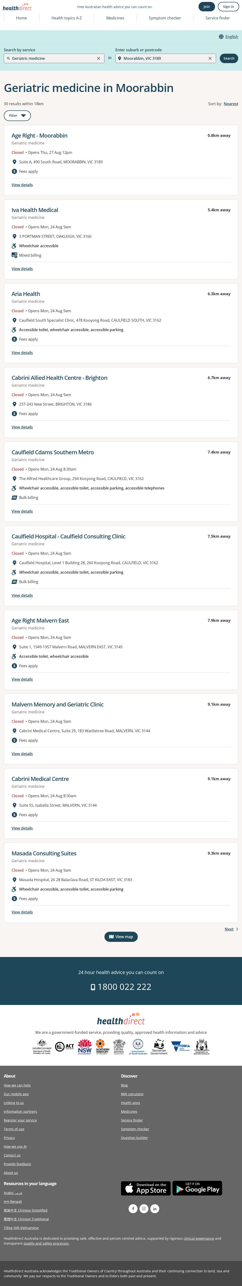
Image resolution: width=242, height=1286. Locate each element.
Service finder (218, 18)
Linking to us (14, 1102)
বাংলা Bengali (13, 1201)
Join (207, 6)
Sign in (228, 6)
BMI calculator (132, 1094)
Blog (124, 1085)
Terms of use (14, 1129)
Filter (20, 116)
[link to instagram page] (143, 1208)
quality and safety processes (46, 1243)
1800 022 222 (123, 986)
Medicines (115, 18)
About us (11, 1172)
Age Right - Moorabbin (39, 135)
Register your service (20, 1120)
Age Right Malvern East (40, 620)
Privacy (9, 1137)
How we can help (17, 1085)
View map (127, 937)
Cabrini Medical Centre (40, 779)
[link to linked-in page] (154, 1208)
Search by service (19, 49)
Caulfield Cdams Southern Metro (53, 452)
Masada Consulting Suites (44, 853)
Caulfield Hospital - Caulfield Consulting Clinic (68, 536)
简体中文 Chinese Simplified (26, 1210)
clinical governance (199, 1238)
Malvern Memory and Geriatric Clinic (58, 704)
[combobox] (12, 15)
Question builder (134, 1137)
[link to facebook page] (133, 1208)
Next (229, 929)
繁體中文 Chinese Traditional (26, 1219)
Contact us (12, 1155)
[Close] (98, 58)
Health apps (130, 1102)
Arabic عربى (13, 1193)
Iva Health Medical (35, 210)
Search (229, 58)
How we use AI (15, 1146)
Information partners (20, 1111)
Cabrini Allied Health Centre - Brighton (59, 377)
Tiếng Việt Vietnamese (21, 1227)
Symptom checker (135, 1129)
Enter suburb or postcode (138, 49)
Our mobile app (16, 1094)
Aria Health (26, 294)
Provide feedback (17, 1164)
